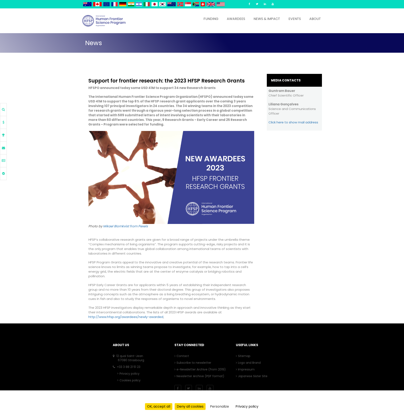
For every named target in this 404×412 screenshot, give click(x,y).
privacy (160, 400)
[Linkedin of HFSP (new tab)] (264, 4)
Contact (184, 356)
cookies (180, 400)
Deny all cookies (190, 406)
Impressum (247, 369)
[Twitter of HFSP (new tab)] (257, 4)
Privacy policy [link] (246, 406)
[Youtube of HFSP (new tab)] (272, 4)
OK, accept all (158, 406)
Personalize (219, 406)
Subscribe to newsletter (195, 363)
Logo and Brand (250, 363)
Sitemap (245, 356)
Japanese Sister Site (253, 376)
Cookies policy (130, 380)
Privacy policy (130, 373)
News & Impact (267, 18)
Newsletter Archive (191, 376)
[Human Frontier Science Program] (104, 20)
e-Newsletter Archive (193, 369)
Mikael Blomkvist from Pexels (125, 226)
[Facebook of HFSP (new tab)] (249, 4)
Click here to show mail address (293, 122)
